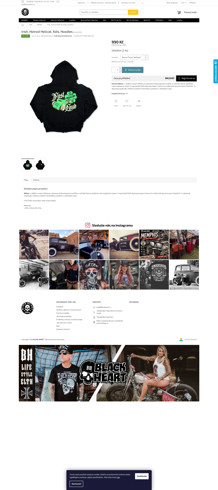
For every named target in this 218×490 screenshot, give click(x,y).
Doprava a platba (128, 3)
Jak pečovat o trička (64, 323)
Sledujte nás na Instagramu (112, 225)
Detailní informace (118, 93)
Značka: (84, 36)
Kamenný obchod (63, 329)
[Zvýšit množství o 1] (120, 68)
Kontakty (81, 3)
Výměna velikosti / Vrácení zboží (103, 3)
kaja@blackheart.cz (103, 307)
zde (118, 477)
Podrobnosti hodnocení (63, 36)
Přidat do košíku (134, 70)
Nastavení (76, 483)
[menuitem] (24, 20)
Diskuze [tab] (36, 180)
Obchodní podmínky (64, 316)
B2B (57, 326)
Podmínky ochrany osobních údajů (69, 319)
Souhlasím (142, 476)
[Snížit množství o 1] (120, 71)
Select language (171, 3)
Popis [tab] (26, 180)
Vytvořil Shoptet (190, 339)
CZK (182, 3)
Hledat (133, 12)
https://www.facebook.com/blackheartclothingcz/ (109, 322)
